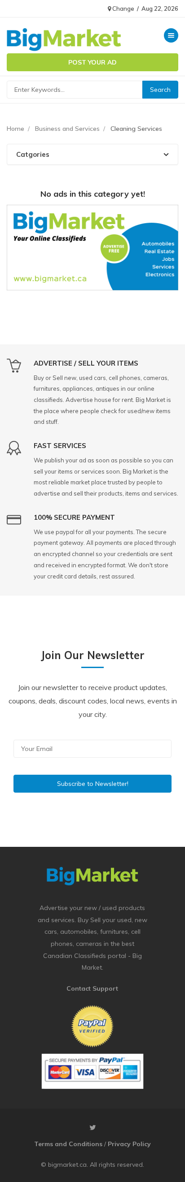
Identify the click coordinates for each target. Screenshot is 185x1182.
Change (122, 8)
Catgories (32, 154)
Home (15, 129)
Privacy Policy (129, 1144)
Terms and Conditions (68, 1144)
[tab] (92, 154)
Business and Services (67, 129)
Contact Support (92, 988)
